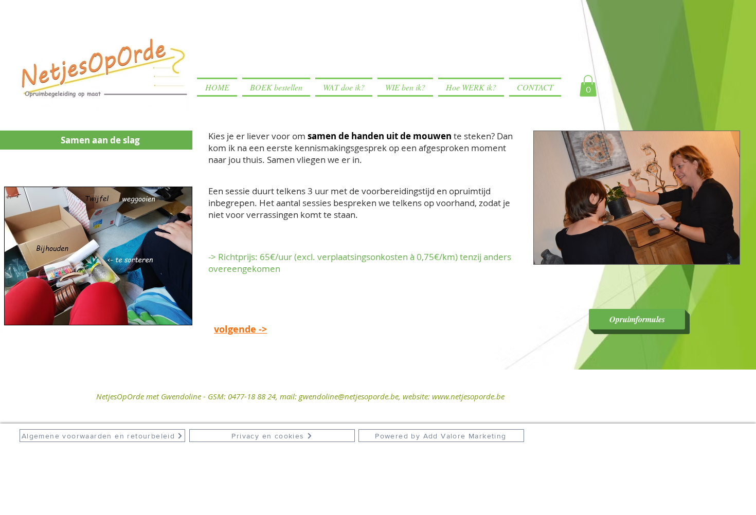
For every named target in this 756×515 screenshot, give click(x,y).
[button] (588, 86)
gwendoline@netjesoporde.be (349, 396)
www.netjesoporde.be (468, 396)
